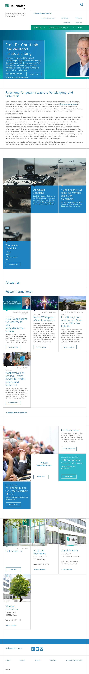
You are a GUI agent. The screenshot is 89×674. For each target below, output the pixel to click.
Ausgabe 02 (13, 264)
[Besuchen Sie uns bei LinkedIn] (33, 649)
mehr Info (34, 74)
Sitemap (8, 660)
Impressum (53, 660)
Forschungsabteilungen (58, 27)
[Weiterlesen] (16, 303)
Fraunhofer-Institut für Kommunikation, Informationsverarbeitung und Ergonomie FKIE (16, 14)
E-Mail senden (67, 569)
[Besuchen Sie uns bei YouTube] (37, 649)
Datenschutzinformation (74, 660)
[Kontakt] (16, 533)
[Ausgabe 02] (16, 227)
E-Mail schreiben (40, 569)
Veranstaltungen (48, 18)
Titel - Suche (81, 4)
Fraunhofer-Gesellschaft (42, 13)
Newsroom (65, 18)
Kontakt (66, 23)
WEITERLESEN (69, 347)
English (79, 23)
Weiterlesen (13, 347)
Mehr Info (41, 476)
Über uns (37, 27)
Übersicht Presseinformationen (17, 412)
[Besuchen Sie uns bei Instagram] (41, 649)
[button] (6, 74)
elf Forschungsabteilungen (68, 104)
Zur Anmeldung (69, 448)
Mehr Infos (13, 504)
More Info (69, 476)
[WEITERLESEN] (72, 303)
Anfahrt (23, 660)
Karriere (78, 18)
